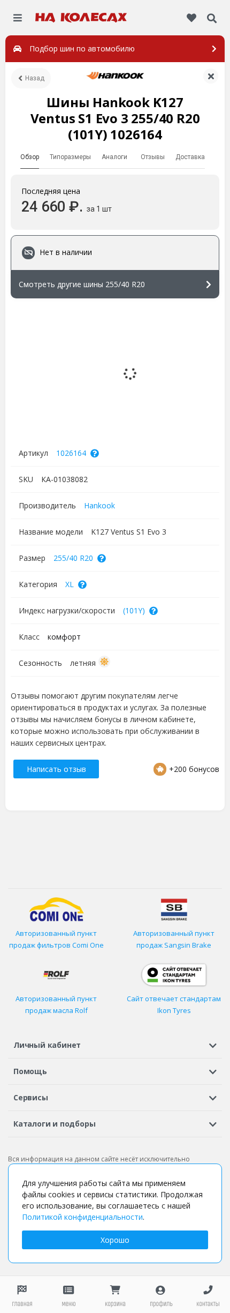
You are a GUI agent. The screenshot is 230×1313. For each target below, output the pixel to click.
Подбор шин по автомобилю (82, 48)
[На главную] (81, 17)
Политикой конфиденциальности (82, 1217)
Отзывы (153, 157)
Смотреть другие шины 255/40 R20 (82, 284)
